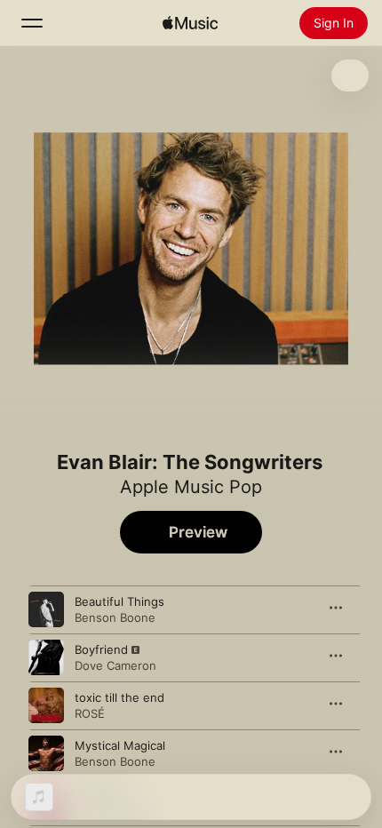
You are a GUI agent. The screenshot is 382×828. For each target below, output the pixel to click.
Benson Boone (115, 617)
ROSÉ (90, 713)
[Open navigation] (32, 23)
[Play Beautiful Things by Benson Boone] (46, 609)
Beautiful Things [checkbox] (119, 601)
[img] (190, 23)
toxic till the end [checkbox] (119, 697)
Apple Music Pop (191, 487)
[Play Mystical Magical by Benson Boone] (46, 753)
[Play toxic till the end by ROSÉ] (46, 705)
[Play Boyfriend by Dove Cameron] (46, 657)
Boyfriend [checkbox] (101, 649)
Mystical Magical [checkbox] (120, 745)
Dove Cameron (115, 665)
